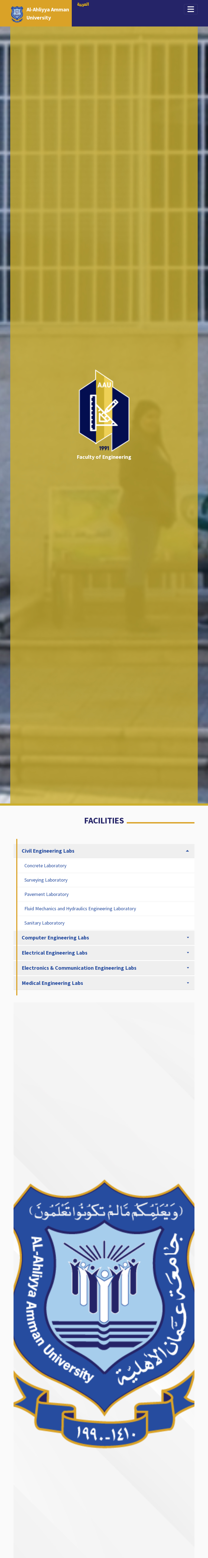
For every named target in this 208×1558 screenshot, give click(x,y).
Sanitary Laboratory (44, 923)
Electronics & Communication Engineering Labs (79, 967)
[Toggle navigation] (191, 9)
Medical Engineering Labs (52, 982)
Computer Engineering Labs (55, 937)
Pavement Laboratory (46, 894)
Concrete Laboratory (45, 865)
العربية (83, 5)
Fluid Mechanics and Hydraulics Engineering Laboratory (80, 908)
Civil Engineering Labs (48, 850)
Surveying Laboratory (45, 880)
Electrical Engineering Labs (54, 952)
